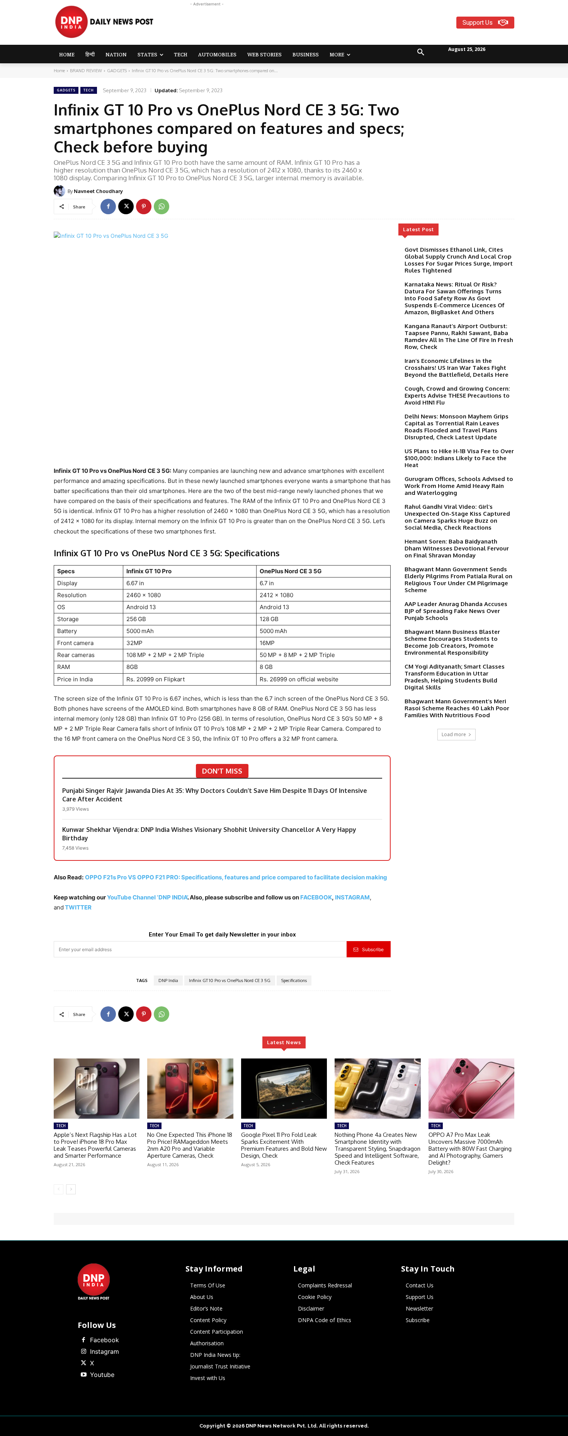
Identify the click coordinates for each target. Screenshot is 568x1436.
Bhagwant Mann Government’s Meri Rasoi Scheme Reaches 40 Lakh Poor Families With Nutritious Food (457, 708)
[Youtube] (83, 1375)
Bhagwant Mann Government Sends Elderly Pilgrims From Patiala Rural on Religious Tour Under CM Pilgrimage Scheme (458, 580)
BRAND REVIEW (86, 70)
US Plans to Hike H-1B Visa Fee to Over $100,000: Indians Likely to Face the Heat (459, 458)
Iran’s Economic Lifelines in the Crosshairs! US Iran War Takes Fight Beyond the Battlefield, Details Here (456, 367)
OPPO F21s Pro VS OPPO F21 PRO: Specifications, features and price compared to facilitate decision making (236, 877)
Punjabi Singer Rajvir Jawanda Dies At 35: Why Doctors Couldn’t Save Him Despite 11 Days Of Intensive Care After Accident (214, 795)
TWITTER (78, 907)
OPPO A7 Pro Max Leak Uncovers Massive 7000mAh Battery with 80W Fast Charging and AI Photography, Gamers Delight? (470, 1148)
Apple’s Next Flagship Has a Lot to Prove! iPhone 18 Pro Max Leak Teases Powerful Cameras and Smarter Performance (95, 1145)
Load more (454, 734)
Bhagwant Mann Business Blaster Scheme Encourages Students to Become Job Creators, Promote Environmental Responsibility (452, 642)
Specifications (294, 980)
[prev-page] (58, 1189)
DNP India (168, 980)
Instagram (104, 1351)
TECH (88, 90)
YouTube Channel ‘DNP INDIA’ (147, 897)
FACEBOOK (316, 897)
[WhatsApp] (161, 206)
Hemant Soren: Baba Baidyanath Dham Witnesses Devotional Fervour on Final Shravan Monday (457, 548)
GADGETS (117, 70)
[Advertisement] (314, 25)
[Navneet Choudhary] (61, 191)
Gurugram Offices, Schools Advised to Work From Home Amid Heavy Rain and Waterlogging (459, 485)
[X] (126, 206)
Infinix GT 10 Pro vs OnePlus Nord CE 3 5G (229, 980)
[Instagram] (83, 1352)
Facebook (104, 1340)
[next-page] (71, 1189)
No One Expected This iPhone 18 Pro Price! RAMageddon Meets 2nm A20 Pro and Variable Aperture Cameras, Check (189, 1145)
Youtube (102, 1375)
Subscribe (373, 949)
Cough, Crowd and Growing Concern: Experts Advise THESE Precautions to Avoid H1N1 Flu (457, 395)
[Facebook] (108, 206)
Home (59, 70)
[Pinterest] (143, 206)
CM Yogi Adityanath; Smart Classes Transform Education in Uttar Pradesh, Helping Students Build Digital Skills (455, 677)
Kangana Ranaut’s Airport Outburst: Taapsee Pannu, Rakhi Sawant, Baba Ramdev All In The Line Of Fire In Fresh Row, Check (459, 336)
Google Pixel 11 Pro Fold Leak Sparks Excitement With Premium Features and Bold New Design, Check (284, 1145)
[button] (421, 52)
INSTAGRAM (352, 897)
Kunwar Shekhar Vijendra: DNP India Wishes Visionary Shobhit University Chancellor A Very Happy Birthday (209, 834)
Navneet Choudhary (98, 191)
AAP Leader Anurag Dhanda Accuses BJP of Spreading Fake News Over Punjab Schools (456, 610)
